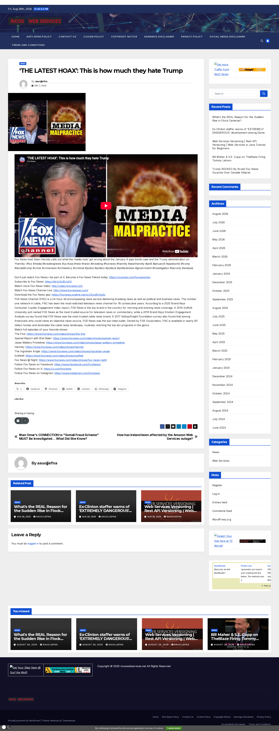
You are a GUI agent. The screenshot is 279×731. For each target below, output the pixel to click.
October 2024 (221, 393)
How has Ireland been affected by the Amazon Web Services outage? (155, 437)
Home (15, 36)
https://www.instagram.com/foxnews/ (77, 373)
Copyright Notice (124, 36)
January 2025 (221, 367)
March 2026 (220, 256)
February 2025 (221, 359)
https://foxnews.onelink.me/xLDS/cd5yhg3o (78, 294)
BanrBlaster (220, 566)
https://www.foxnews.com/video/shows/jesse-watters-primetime (85, 342)
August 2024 (220, 410)
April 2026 (218, 248)
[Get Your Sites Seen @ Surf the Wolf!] (25, 669)
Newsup (54, 720)
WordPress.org (221, 519)
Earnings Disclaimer (159, 36)
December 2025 (222, 282)
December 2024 (222, 376)
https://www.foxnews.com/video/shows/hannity (55, 347)
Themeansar (68, 720)
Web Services (220, 460)
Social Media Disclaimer (227, 36)
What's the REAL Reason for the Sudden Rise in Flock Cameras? (40, 510)
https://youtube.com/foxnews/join (129, 277)
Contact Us (67, 36)
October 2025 (220, 290)
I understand (173, 728)
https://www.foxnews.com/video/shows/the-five (56, 333)
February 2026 (221, 265)
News (22, 64)
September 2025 (222, 299)
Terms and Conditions (28, 45)
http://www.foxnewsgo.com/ (70, 290)
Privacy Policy (191, 36)
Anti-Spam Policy (39, 36)
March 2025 (219, 350)
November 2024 (222, 384)
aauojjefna (41, 81)
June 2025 (219, 325)
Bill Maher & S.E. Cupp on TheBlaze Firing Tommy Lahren (234, 638)
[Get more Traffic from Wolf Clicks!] (224, 69)
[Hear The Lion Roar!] (67, 669)
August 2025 (220, 308)
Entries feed (219, 502)
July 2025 (218, 316)
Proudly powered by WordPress (24, 720)
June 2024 (219, 427)
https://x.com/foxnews (57, 368)
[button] (262, 40)
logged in (33, 543)
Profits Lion (246, 566)
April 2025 (218, 342)
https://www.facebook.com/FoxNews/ (77, 364)
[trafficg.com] (253, 541)
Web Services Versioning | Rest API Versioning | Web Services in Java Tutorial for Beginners (238, 145)
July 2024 (218, 419)
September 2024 (222, 402)
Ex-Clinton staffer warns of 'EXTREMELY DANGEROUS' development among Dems (105, 510)
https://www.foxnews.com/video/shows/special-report (86, 338)
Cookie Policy (93, 36)
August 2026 (220, 213)
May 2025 (218, 333)
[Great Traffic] (252, 69)
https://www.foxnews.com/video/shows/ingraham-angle (75, 351)
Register (217, 485)
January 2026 (221, 273)
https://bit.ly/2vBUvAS (58, 281)
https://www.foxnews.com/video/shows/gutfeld (54, 355)
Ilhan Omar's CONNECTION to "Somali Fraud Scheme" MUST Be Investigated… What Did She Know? (59, 437)
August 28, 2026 (27, 644)
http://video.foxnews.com (67, 286)
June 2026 (219, 231)
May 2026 (218, 239)
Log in (216, 493)
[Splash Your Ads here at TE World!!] (225, 540)
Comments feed (222, 511)
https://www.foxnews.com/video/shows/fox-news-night (73, 360)
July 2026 (218, 222)
